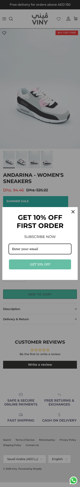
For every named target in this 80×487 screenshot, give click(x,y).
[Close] (73, 211)
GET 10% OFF (40, 264)
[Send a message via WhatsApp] (73, 480)
